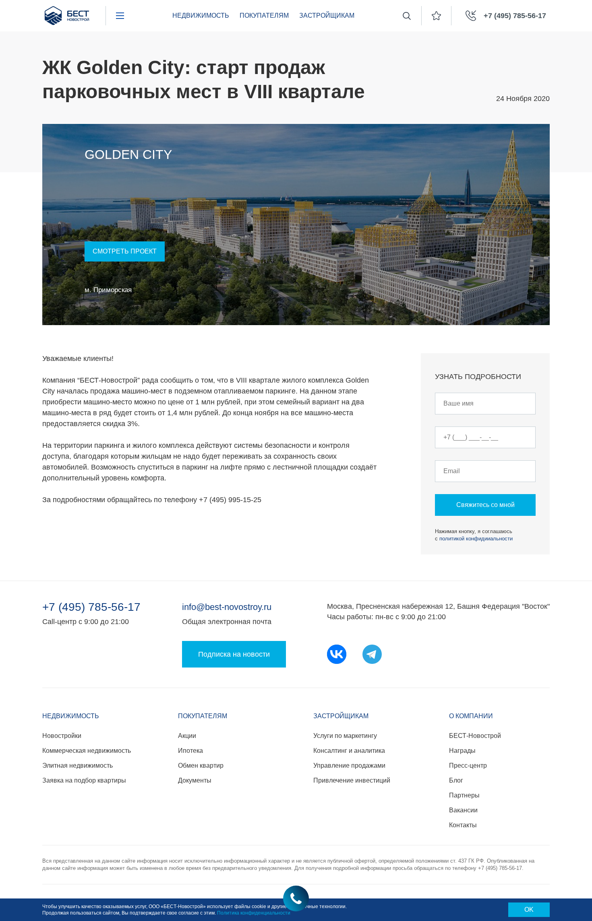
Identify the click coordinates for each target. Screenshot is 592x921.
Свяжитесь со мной (485, 504)
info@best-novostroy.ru (226, 607)
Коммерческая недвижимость (86, 750)
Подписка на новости (234, 654)
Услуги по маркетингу (345, 735)
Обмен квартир (201, 765)
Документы (194, 780)
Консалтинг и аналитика (349, 750)
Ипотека (190, 750)
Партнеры (464, 795)
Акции (187, 735)
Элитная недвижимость (77, 765)
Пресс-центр (468, 765)
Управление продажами (349, 765)
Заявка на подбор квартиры (84, 780)
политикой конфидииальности (476, 539)
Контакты (463, 825)
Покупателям (264, 15)
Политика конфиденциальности (253, 913)
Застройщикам (326, 15)
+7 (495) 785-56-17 (91, 607)
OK (529, 909)
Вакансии (463, 810)
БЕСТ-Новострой (475, 735)
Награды (462, 750)
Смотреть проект (125, 251)
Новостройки (61, 735)
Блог (456, 780)
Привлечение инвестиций (351, 780)
